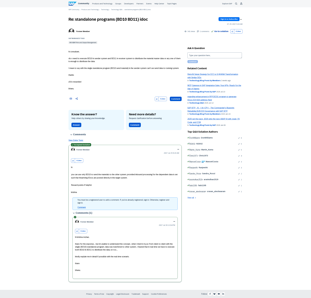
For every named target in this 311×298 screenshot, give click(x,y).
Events (149, 4)
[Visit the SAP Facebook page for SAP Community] (210, 294)
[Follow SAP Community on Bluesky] (214, 294)
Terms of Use (99, 294)
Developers (129, 4)
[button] (232, 31)
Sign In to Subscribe (229, 19)
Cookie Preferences (159, 294)
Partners (140, 4)
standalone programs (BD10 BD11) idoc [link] (137, 9)
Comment (175, 99)
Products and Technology (102, 4)
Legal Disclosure (122, 294)
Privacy (89, 294)
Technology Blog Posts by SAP (202, 92)
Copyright (110, 294)
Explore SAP (227, 4)
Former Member (83, 31)
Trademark (135, 294)
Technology (105, 9)
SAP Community (74, 9)
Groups (118, 4)
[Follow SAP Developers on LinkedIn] (223, 294)
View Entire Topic (76, 140)
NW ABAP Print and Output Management (82, 42)
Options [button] (241, 19)
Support (145, 294)
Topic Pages (172, 4)
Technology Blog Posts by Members (205, 80)
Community (83, 3)
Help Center (159, 4)
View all (190, 198)
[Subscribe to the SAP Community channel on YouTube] (219, 294)
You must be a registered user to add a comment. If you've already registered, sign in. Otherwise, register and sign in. (123, 201)
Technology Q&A (116, 9)
